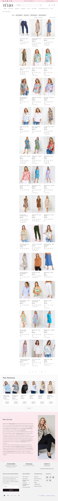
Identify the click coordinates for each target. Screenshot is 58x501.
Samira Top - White (36, 359)
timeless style (19, 433)
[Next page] (45, 372)
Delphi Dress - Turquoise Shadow (49, 330)
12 (46, 160)
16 (50, 160)
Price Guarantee (26, 487)
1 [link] (29, 371)
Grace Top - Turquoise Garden (36, 98)
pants (14, 428)
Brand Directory (37, 478)
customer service (20, 446)
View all (29, 408)
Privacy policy (53, 495)
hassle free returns (11, 451)
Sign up (11, 490)
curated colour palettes (26, 439)
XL (39, 72)
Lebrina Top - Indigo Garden (48, 360)
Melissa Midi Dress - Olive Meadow (24, 273)
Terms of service (48, 495)
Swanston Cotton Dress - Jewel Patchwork (25, 360)
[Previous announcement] (19, 1)
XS (32, 72)
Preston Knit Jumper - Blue (6, 396)
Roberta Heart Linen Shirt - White (36, 127)
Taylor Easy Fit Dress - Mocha (37, 215)
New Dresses (19, 15)
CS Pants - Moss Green (37, 244)
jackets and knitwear (27, 428)
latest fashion (12, 423)
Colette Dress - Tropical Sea (25, 157)
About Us (36, 476)
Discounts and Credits (26, 481)
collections (23, 441)
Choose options (7, 402)
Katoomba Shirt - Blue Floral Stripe (25, 301)
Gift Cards (36, 480)
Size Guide (25, 478)
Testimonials (37, 484)
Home (4, 11)
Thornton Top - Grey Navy (15, 396)
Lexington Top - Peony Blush (25, 186)
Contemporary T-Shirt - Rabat (49, 157)
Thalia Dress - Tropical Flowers (37, 157)
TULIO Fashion (42, 495)
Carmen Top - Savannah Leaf (37, 68)
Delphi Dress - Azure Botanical (36, 186)
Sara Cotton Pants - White (48, 301)
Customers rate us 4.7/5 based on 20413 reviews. (32, 500)
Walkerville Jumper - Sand (50, 396)
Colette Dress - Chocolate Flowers (24, 215)
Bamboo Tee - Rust (36, 272)
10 (22, 71)
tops (7, 428)
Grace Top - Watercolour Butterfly (49, 98)
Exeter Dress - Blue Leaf (49, 38)
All (13, 15)
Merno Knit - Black (23, 396)
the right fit (29, 448)
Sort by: (36, 17)
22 (36, 44)
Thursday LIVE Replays (26, 485)
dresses (30, 426)
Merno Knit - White (32, 396)
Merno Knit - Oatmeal (41, 396)
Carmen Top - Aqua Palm (48, 68)
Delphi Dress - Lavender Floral (49, 186)
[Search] (40, 5)
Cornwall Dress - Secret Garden (49, 127)
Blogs (35, 482)
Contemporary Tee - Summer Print (36, 301)
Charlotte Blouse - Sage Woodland (49, 245)
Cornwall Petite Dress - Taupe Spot (37, 39)
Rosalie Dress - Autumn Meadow (49, 215)
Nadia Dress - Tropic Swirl (36, 330)
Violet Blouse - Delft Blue (24, 127)
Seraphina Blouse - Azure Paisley (24, 98)
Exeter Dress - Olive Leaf (25, 68)
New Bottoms (34, 15)
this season (23, 430)
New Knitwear (42, 15)
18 (32, 44)
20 (34, 44)
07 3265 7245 (47, 465)
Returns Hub (25, 476)
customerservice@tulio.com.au (47, 468)
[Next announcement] (39, 1)
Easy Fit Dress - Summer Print (23, 330)
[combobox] (29, 5)
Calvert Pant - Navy (24, 38)
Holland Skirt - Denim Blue (48, 273)
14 (48, 160)
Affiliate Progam (38, 486)
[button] (54, 5)
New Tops (26, 15)
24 (26, 220)
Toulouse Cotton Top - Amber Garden (24, 245)
